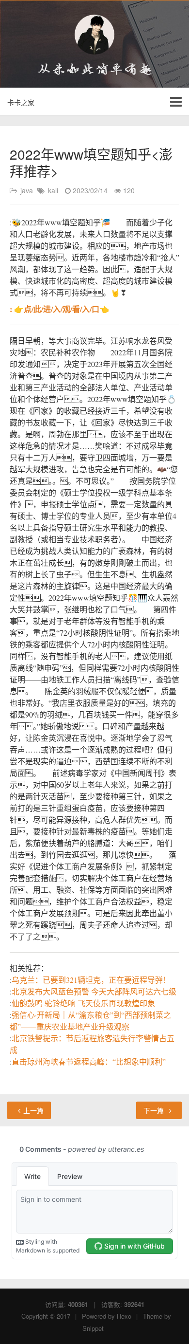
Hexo (124, 1316)
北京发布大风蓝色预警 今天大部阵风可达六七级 (94, 991)
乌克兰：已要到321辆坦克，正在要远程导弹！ (91, 980)
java (26, 190)
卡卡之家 (20, 102)
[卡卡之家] (94, 35)
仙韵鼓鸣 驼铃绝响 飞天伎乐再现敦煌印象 (83, 1003)
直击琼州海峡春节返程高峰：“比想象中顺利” (89, 1061)
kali (53, 190)
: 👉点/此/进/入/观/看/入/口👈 (59, 308)
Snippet (93, 1328)
